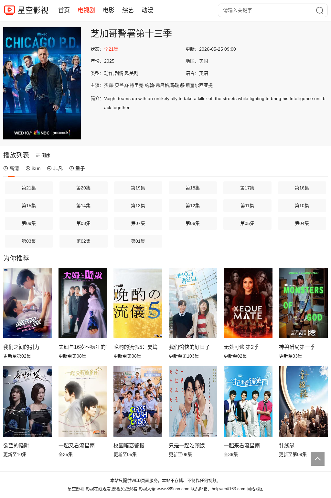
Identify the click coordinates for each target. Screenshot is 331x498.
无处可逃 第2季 (241, 347)
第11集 (247, 205)
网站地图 (255, 488)
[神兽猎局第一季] (303, 303)
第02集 (83, 241)
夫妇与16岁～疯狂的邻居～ (83, 347)
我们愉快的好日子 (189, 347)
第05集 (247, 223)
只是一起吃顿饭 (187, 445)
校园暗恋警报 (128, 445)
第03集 (29, 241)
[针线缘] (303, 401)
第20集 (83, 187)
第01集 (138, 241)
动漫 (147, 10)
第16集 (302, 187)
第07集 (138, 223)
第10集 (302, 205)
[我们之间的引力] (27, 303)
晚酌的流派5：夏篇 (135, 347)
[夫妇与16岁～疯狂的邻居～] (83, 303)
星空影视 (32, 10)
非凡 (58, 168)
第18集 (193, 187)
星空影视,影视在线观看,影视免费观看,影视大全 (111, 488)
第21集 (29, 187)
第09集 (29, 223)
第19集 (138, 187)
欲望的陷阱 (16, 445)
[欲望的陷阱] (27, 401)
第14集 (83, 205)
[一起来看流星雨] (248, 401)
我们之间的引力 (21, 347)
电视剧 (86, 10)
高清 (14, 168)
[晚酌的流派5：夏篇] (137, 303)
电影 (108, 10)
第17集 (247, 187)
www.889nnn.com (173, 488)
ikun (36, 168)
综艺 (128, 10)
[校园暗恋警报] (137, 401)
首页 (64, 10)
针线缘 (286, 445)
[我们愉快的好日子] (193, 303)
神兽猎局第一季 (297, 347)
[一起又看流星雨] (83, 401)
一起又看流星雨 (77, 445)
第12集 (193, 205)
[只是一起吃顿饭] (193, 401)
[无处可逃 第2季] (248, 303)
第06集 (193, 223)
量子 (80, 168)
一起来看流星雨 (242, 445)
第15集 (29, 205)
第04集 (302, 223)
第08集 (83, 223)
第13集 (138, 205)
